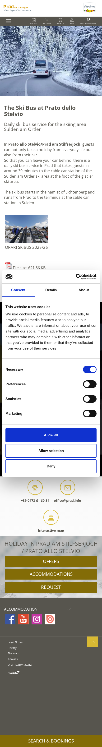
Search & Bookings (51, 741)
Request (51, 587)
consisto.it (13, 672)
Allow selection (51, 451)
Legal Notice (15, 642)
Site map (13, 653)
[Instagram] (37, 619)
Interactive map (51, 530)
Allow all (51, 435)
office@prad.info (67, 500)
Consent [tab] (18, 290)
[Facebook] (10, 619)
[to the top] (92, 641)
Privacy (12, 648)
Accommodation (20, 609)
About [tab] (84, 290)
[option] (51, 61)
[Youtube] (23, 619)
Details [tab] (51, 290)
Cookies (13, 659)
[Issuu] (50, 619)
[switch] (90, 384)
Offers (51, 561)
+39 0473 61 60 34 (35, 500)
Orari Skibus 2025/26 (26, 247)
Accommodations (51, 574)
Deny (51, 466)
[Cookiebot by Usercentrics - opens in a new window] (76, 277)
